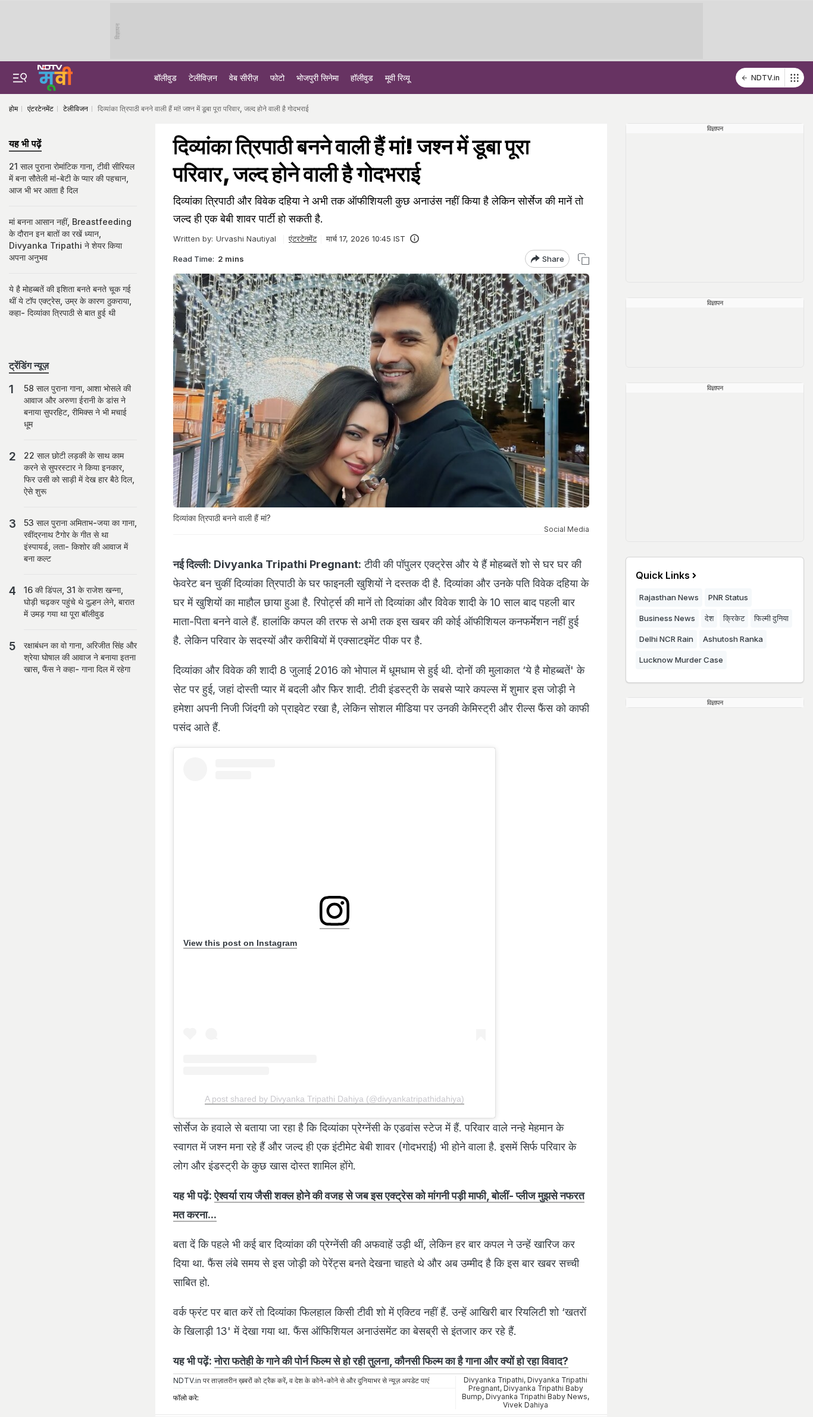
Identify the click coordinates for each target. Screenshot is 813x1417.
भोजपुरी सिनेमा (317, 78)
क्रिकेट (734, 618)
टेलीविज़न (203, 78)
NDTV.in (765, 77)
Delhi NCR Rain (666, 639)
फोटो (277, 78)
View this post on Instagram (240, 943)
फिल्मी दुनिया (771, 618)
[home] (55, 76)
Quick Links (663, 575)
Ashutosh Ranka (733, 639)
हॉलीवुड (362, 78)
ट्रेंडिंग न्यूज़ (29, 365)
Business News (667, 618)
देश (709, 618)
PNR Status (728, 597)
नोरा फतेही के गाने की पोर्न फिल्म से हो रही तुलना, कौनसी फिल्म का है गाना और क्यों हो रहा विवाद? (391, 1361)
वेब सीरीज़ (243, 78)
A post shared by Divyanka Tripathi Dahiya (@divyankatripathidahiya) (334, 1098)
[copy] (583, 259)
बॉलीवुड (165, 78)
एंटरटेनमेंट (303, 238)
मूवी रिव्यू (397, 78)
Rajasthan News (669, 597)
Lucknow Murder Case (681, 659)
